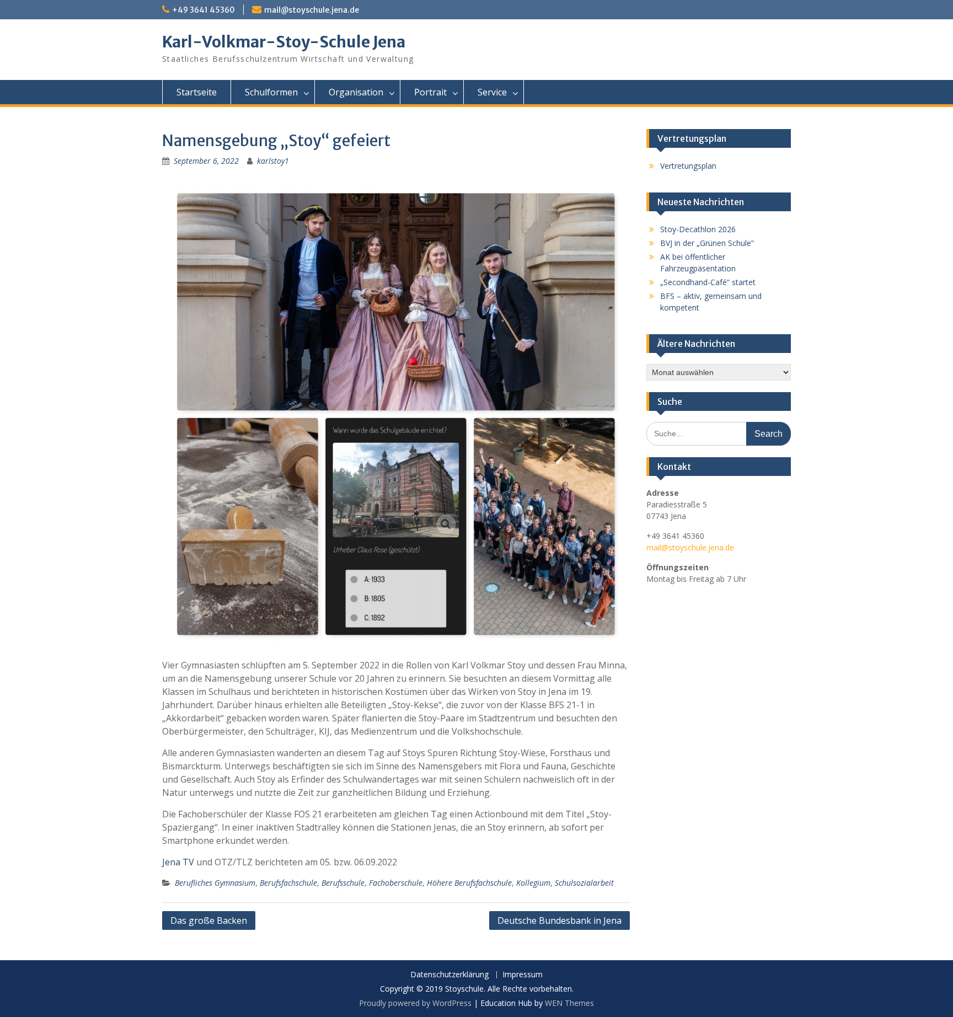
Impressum (522, 974)
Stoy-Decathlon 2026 (698, 229)
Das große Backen (208, 920)
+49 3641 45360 (203, 10)
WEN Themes (569, 1003)
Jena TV (178, 862)
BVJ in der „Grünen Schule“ (707, 243)
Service (492, 92)
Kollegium (533, 882)
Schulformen (271, 92)
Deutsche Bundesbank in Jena (559, 920)
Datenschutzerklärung (449, 974)
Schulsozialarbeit (584, 882)
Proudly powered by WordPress (415, 1003)
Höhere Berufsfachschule (469, 882)
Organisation (356, 92)
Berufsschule (343, 882)
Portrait (430, 92)
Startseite (196, 92)
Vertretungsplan (688, 165)
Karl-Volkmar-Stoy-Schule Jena (283, 42)
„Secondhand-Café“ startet (708, 282)
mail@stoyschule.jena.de (311, 10)
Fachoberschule (395, 882)
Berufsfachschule (288, 882)
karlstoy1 (273, 161)
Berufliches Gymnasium (215, 882)
